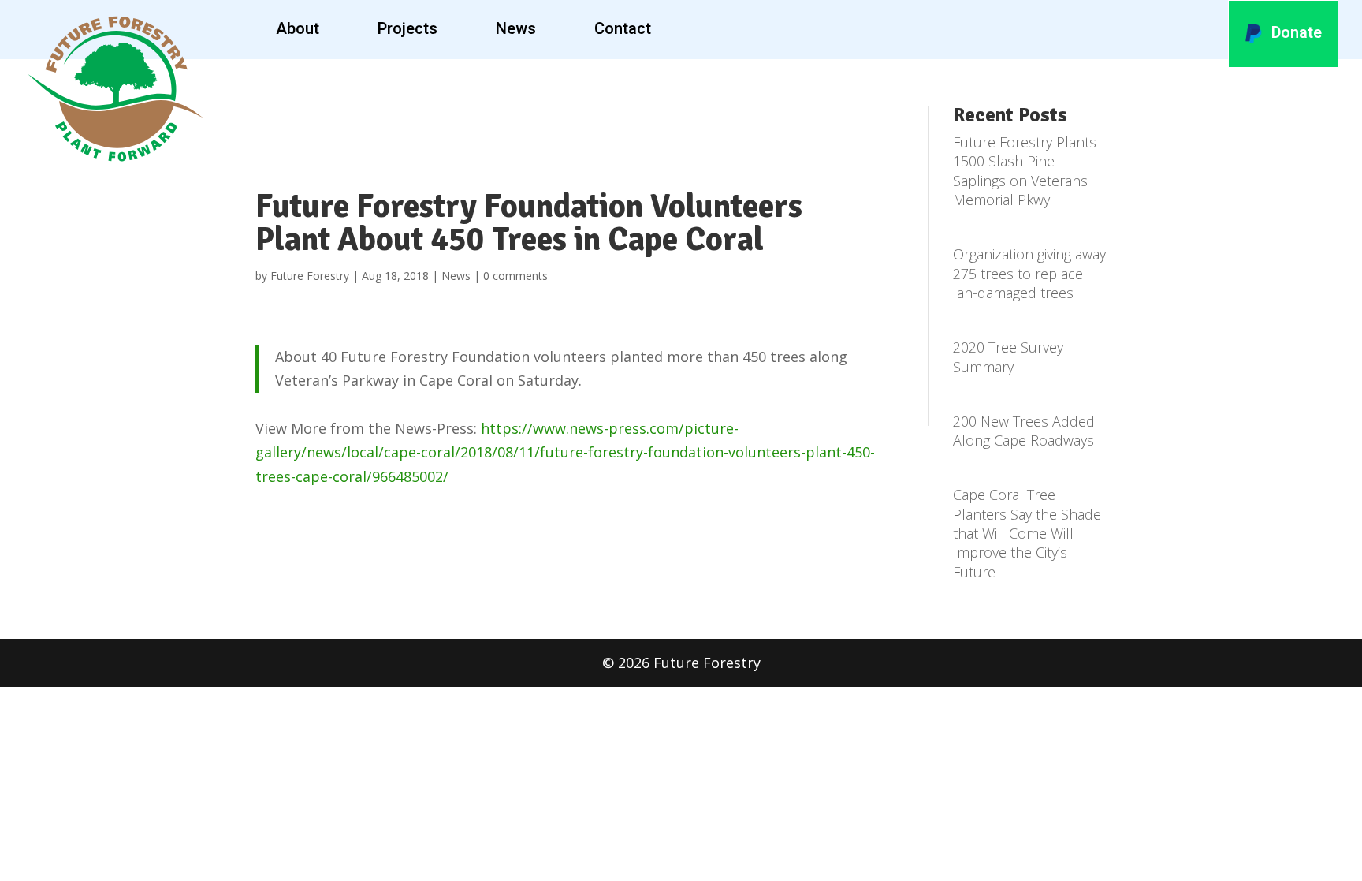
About (297, 28)
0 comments (515, 275)
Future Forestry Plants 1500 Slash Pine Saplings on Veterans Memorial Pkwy (1024, 171)
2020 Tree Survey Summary (1008, 356)
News (516, 28)
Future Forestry (309, 275)
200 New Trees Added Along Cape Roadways (1024, 431)
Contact (622, 28)
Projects (407, 28)
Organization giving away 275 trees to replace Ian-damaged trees (1029, 273)
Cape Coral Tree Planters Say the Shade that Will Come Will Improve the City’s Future (1027, 532)
